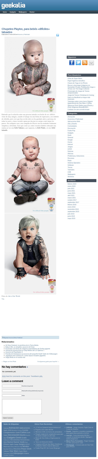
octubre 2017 (72, 200)
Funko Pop (71, 130)
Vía (3, 299)
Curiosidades (72, 126)
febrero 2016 (72, 204)
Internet (70, 144)
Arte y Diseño (72, 124)
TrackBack (37, 376)
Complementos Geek (12, 432)
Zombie (6, 455)
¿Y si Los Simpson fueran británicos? (48, 427)
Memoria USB (18, 446)
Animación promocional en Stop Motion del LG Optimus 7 (24, 350)
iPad (26, 442)
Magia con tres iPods (9, 361)
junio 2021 (71, 191)
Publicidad (19, 337)
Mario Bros (10, 446)
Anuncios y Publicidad (23, 34)
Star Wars (13, 451)
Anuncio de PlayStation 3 (14, 352)
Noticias (70, 151)
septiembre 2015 (73, 211)
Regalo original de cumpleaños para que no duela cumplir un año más (49, 435)
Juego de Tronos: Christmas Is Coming (81, 95)
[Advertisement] (49, 18)
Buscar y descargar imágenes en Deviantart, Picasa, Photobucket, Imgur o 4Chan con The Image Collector (81, 87)
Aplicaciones (24, 428)
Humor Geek (19, 442)
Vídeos (26, 453)
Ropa (69, 160)
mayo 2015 (71, 218)
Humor (32, 12)
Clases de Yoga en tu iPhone (77, 83)
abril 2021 (71, 195)
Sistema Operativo (74, 163)
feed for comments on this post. (16, 376)
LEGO (70, 149)
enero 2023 (71, 186)
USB (69, 172)
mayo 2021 (71, 193)
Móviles (26, 446)
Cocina (20, 430)
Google (70, 140)
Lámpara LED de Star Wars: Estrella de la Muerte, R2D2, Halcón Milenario (49, 445)
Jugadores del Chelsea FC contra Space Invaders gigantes (25, 355)
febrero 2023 (72, 184)
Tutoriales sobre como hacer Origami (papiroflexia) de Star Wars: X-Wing (80, 102)
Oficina (11, 449)
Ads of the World (14, 296)
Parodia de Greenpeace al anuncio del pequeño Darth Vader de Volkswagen (31, 354)
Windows (71, 176)
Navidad (6, 449)
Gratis (24, 438)
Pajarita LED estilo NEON (44, 430)
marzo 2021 (72, 198)
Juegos (70, 147)
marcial (69, 435)
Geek (69, 135)
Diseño (23, 435)
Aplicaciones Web (74, 121)
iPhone (6, 444)
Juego (16, 444)
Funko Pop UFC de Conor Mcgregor (48, 448)
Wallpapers (23, 12)
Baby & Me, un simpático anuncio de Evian (20, 347)
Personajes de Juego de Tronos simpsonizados (78, 92)
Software (71, 165)
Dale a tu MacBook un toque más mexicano (79, 98)
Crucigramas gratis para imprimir (47, 361)
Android (6, 428)
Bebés (15, 337)
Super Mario (23, 451)
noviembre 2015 (73, 209)
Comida (25, 430)
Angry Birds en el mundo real (15, 357)
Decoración (72, 128)
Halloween (7, 440)
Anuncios (11, 337)
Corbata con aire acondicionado (78, 109)
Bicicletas (14, 430)
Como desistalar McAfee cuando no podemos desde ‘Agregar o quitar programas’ (79, 437)
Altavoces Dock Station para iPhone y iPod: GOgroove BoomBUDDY (80, 106)
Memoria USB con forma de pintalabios (49, 432)
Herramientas (15, 440)
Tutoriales (71, 170)
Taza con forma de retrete (44, 442)
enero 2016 (71, 207)
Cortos (23, 432)
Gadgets (13, 12)
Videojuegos (18, 453)
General (70, 137)
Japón (11, 444)
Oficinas (70, 153)
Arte (9, 430)
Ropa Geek (26, 449)
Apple (6, 430)
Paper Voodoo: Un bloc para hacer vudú (80, 442)
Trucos (70, 167)
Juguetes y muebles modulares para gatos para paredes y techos (79, 432)
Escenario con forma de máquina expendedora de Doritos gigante (27, 349)
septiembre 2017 (73, 202)
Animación (71, 117)
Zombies (11, 455)
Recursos (71, 158)
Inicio (5, 12)
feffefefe (69, 427)
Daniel (68, 431)
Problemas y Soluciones (76, 156)
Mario (5, 446)
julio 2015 (71, 214)
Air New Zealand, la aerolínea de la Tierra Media (21, 345)
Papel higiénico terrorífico (76, 81)
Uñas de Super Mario (75, 78)
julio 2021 (71, 188)
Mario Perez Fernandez (74, 441)
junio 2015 (71, 216)
